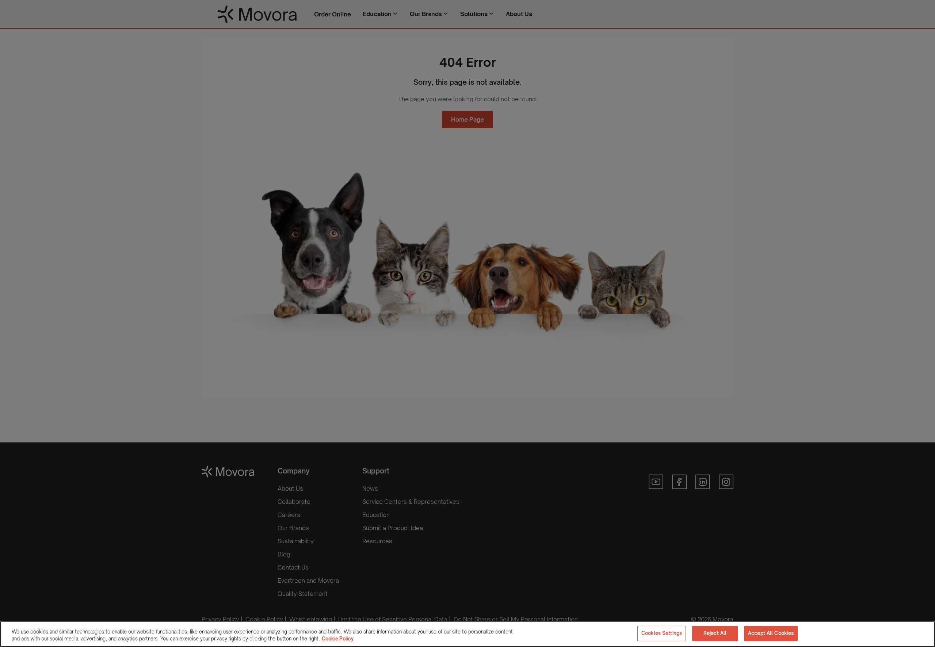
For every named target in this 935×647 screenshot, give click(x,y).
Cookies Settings (661, 633)
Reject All (714, 633)
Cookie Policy (338, 639)
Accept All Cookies (771, 633)
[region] (467, 634)
